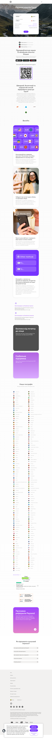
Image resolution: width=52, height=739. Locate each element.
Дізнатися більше (16, 574)
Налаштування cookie (34, 734)
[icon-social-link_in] (14, 707)
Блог (11, 672)
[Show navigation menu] (42, 2)
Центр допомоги (13, 677)
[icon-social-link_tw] (22, 707)
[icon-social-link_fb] (11, 707)
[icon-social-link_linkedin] (19, 707)
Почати (26, 31)
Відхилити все (34, 730)
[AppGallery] (33, 60)
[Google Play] (26, 60)
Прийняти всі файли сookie (33, 727)
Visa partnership (13, 685)
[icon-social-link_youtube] (17, 707)
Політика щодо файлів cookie (15, 688)
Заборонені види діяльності (15, 696)
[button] (4, 730)
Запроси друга (12, 680)
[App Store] (19, 60)
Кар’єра (11, 683)
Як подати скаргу (13, 693)
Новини (11, 675)
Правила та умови (13, 691)
